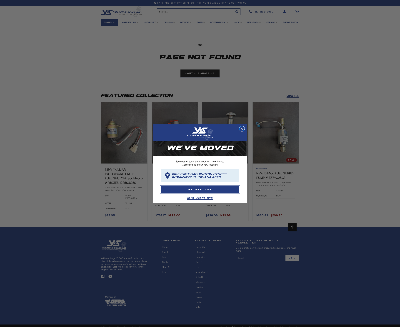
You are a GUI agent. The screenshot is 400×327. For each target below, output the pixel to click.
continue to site (200, 198)
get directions (200, 189)
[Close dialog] (241, 128)
